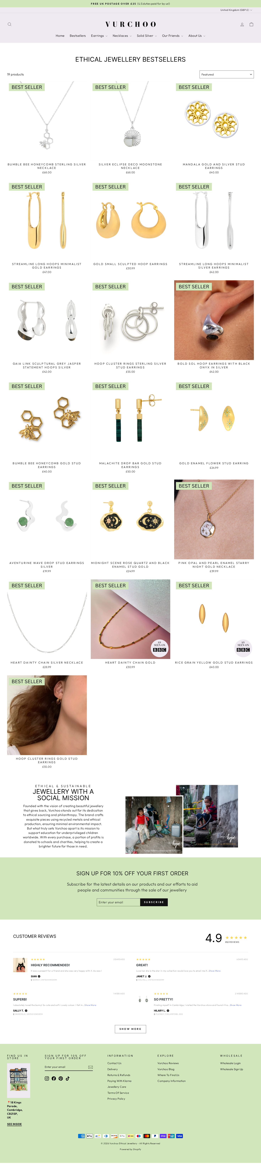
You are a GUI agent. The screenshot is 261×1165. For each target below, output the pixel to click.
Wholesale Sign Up (231, 1069)
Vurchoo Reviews (168, 1063)
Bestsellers (78, 36)
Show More (214, 970)
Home (60, 36)
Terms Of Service (118, 1092)
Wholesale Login (230, 1063)
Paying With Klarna (119, 1081)
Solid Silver (145, 36)
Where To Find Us (168, 1075)
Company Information (171, 1081)
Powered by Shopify (130, 1149)
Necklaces (121, 36)
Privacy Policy (116, 1098)
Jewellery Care (116, 1086)
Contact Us (114, 1063)
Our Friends (171, 36)
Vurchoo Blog (165, 1069)
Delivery (112, 1069)
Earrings (98, 36)
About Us (195, 36)
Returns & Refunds (118, 1075)
